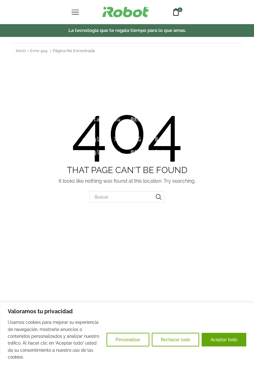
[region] (127, 334)
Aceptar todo (224, 339)
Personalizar (128, 339)
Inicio (21, 50)
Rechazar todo (175, 339)
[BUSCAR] (158, 197)
